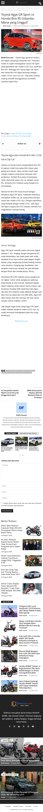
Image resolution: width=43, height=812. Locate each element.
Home (3, 8)
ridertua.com (22, 321)
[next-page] (23, 455)
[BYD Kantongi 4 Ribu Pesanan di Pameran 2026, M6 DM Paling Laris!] (21, 785)
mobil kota (5, 372)
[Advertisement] (21, 107)
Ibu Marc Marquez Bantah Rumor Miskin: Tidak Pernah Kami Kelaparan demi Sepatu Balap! (10, 544)
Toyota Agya (13, 372)
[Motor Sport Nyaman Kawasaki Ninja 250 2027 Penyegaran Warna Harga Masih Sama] (33, 530)
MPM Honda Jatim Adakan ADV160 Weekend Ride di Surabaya (34, 393)
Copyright (8, 806)
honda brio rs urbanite (27, 370)
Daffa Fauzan (7, 26)
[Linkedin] (18, 381)
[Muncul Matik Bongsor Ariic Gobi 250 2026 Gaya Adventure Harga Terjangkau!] (9, 656)
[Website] (28, 727)
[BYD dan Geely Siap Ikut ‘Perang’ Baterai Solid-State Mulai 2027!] (7, 441)
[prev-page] (20, 455)
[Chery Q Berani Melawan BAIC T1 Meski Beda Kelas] (35, 441)
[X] (8, 381)
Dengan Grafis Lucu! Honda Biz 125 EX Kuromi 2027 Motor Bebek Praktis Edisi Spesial (30, 609)
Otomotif (11, 8)
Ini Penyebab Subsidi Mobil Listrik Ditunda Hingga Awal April (10, 392)
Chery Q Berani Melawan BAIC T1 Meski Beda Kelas (34, 448)
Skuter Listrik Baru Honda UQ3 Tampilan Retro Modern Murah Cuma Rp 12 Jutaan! (30, 624)
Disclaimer (28, 806)
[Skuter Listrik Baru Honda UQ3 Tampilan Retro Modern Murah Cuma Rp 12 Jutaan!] (9, 626)
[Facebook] (3, 381)
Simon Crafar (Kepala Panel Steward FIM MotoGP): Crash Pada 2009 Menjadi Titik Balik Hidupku (11, 588)
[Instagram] (15, 727)
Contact (35, 806)
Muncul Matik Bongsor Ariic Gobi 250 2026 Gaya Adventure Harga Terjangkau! (29, 654)
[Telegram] (23, 381)
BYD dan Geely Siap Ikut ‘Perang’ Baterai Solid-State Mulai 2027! (7, 449)
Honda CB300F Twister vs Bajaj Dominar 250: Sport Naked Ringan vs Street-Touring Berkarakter (29, 669)
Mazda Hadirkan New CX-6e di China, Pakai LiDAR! (21, 448)
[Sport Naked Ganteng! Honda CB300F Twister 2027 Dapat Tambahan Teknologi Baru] (9, 686)
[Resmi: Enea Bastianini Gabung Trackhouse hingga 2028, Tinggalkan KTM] (33, 560)
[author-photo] (21, 407)
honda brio (16, 370)
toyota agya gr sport (25, 372)
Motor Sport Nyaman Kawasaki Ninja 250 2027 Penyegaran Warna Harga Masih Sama (11, 529)
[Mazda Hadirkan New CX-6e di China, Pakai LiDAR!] (21, 441)
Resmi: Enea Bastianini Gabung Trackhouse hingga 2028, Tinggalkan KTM (11, 559)
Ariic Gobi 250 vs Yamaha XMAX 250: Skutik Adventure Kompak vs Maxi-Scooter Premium (29, 639)
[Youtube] (33, 727)
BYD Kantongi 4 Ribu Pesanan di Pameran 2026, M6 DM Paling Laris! (19, 793)
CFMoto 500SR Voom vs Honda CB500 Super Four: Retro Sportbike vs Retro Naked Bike (20, 759)
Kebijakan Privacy (18, 806)
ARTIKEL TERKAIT (11, 433)
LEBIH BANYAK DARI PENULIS (28, 433)
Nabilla (3, 797)
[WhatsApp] (13, 381)
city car (9, 370)
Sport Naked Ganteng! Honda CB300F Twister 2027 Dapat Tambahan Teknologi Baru (28, 684)
